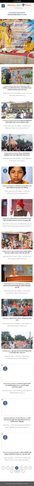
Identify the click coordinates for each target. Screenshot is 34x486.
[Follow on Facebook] (14, 1)
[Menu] (3, 5)
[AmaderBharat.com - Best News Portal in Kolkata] (18, 6)
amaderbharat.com (17, 14)
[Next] (31, 41)
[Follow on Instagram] (16, 1)
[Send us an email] (19, 1)
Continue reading (17, 61)
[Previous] (3, 41)
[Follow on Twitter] (17, 1)
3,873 (17, 471)
